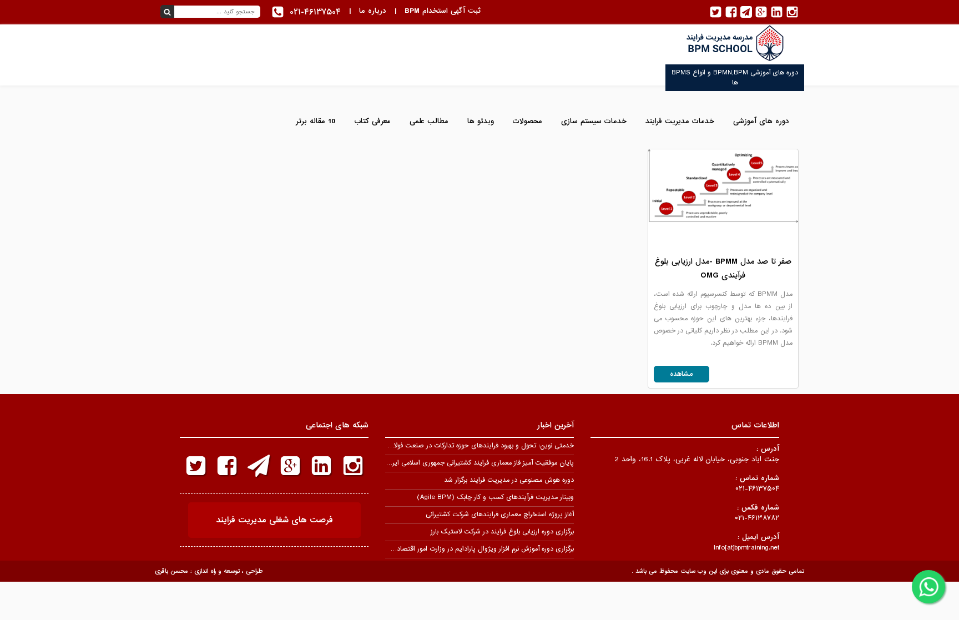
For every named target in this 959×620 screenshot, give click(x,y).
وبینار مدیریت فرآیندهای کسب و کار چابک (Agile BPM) (495, 497)
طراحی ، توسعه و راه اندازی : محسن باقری (209, 571)
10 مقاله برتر (315, 121)
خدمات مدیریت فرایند (679, 121)
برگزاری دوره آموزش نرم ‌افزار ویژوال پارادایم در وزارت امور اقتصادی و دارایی (470, 549)
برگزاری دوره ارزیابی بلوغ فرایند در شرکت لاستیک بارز (502, 532)
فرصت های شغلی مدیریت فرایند (274, 520)
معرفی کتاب (372, 121)
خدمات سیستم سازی (594, 121)
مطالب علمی (429, 121)
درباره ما (372, 11)
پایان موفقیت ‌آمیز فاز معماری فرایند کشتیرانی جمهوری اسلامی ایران (479, 463)
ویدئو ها (480, 121)
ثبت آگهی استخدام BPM (443, 11)
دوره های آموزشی (761, 121)
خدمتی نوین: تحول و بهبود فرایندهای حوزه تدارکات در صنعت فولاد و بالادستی (467, 446)
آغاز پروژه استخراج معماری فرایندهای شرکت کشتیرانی (500, 515)
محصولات (527, 121)
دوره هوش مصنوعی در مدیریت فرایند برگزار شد (509, 480)
